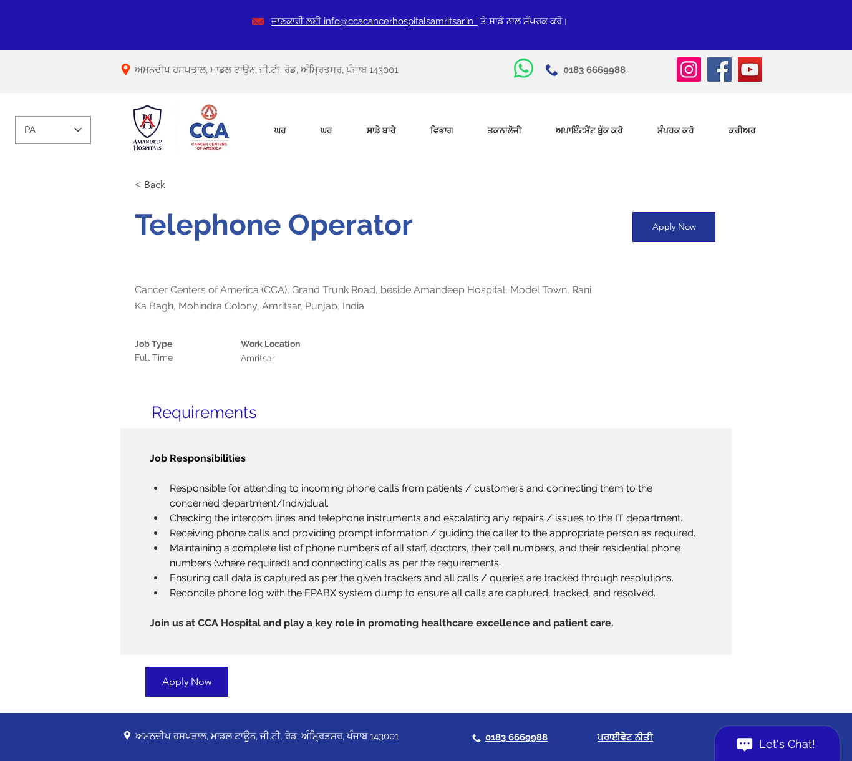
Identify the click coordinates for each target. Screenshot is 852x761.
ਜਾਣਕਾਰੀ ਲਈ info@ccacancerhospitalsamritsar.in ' (374, 21)
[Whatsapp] (523, 68)
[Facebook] (719, 69)
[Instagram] (689, 69)
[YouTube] (750, 69)
